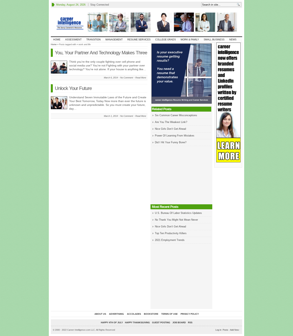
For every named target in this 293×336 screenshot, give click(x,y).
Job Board (179, 322)
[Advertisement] (181, 175)
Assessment (73, 39)
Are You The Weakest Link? (171, 122)
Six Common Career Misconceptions (176, 115)
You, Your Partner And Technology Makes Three (101, 52)
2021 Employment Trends (170, 240)
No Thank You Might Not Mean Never (176, 219)
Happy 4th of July (112, 322)
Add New (234, 330)
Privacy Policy (190, 314)
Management (114, 39)
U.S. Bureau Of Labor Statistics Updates (178, 212)
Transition (93, 39)
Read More (140, 77)
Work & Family (190, 39)
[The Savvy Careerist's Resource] (146, 22)
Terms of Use (169, 314)
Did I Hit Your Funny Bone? (170, 142)
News (232, 39)
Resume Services (138, 39)
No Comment (126, 77)
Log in (218, 330)
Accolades (134, 314)
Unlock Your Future (73, 88)
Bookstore (151, 314)
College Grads (165, 39)
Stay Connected (99, 4)
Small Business (214, 39)
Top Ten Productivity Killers (171, 233)
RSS (190, 322)
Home (56, 39)
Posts (225, 330)
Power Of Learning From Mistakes (174, 135)
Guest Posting (161, 322)
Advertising (116, 314)
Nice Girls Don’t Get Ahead (170, 128)
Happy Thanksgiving (137, 322)
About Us (100, 314)
